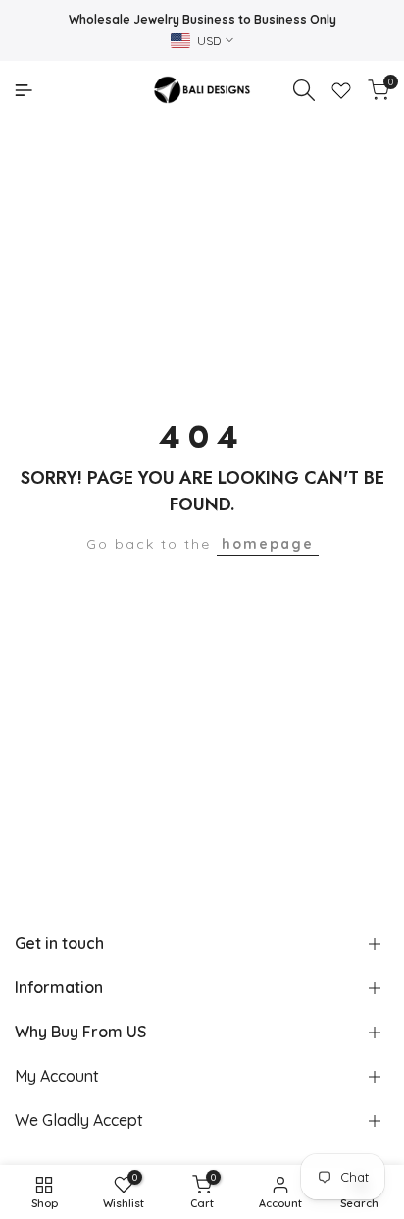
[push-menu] (23, 90)
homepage (268, 544)
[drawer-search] (304, 90)
